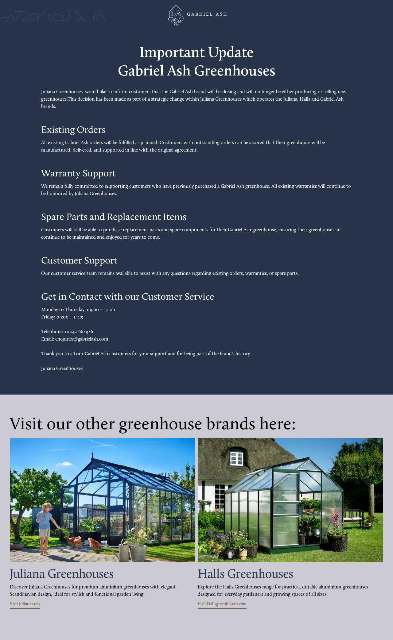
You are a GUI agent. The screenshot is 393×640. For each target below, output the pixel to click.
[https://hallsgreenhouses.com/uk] (290, 500)
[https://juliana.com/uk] (102, 500)
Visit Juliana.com (25, 604)
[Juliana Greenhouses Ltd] (196, 15)
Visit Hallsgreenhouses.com (222, 604)
